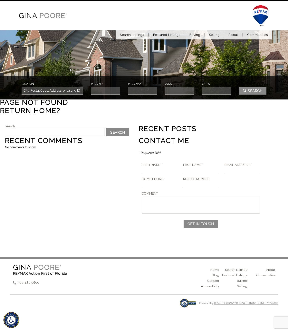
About (233, 34)
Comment (150, 193)
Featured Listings (166, 34)
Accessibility (210, 286)
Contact (213, 281)
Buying (194, 34)
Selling (214, 34)
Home (214, 270)
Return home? (30, 110)
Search (10, 126)
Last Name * (193, 165)
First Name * (152, 165)
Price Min (97, 83)
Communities (257, 34)
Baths (206, 83)
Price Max (134, 83)
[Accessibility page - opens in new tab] (188, 305)
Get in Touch (200, 224)
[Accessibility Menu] (11, 320)
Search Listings (132, 34)
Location (28, 83)
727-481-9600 (28, 282)
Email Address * (237, 165)
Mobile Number (196, 179)
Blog (215, 275)
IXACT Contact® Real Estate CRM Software (246, 303)
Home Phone (152, 179)
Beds (168, 83)
